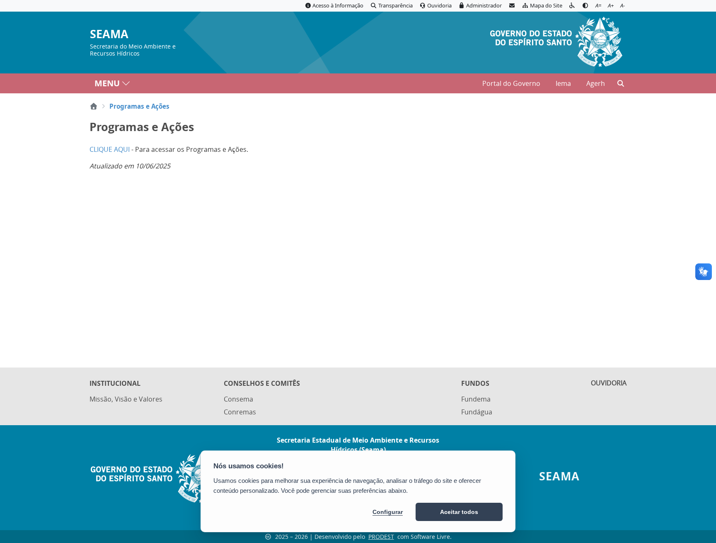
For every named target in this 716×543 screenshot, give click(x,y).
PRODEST (381, 537)
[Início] (94, 106)
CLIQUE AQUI (110, 149)
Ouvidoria (608, 382)
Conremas (240, 411)
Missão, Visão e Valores (126, 399)
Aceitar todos (459, 512)
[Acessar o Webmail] (511, 6)
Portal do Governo (511, 83)
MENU (107, 83)
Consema (238, 399)
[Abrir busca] (620, 83)
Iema (563, 83)
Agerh (595, 83)
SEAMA (109, 34)
